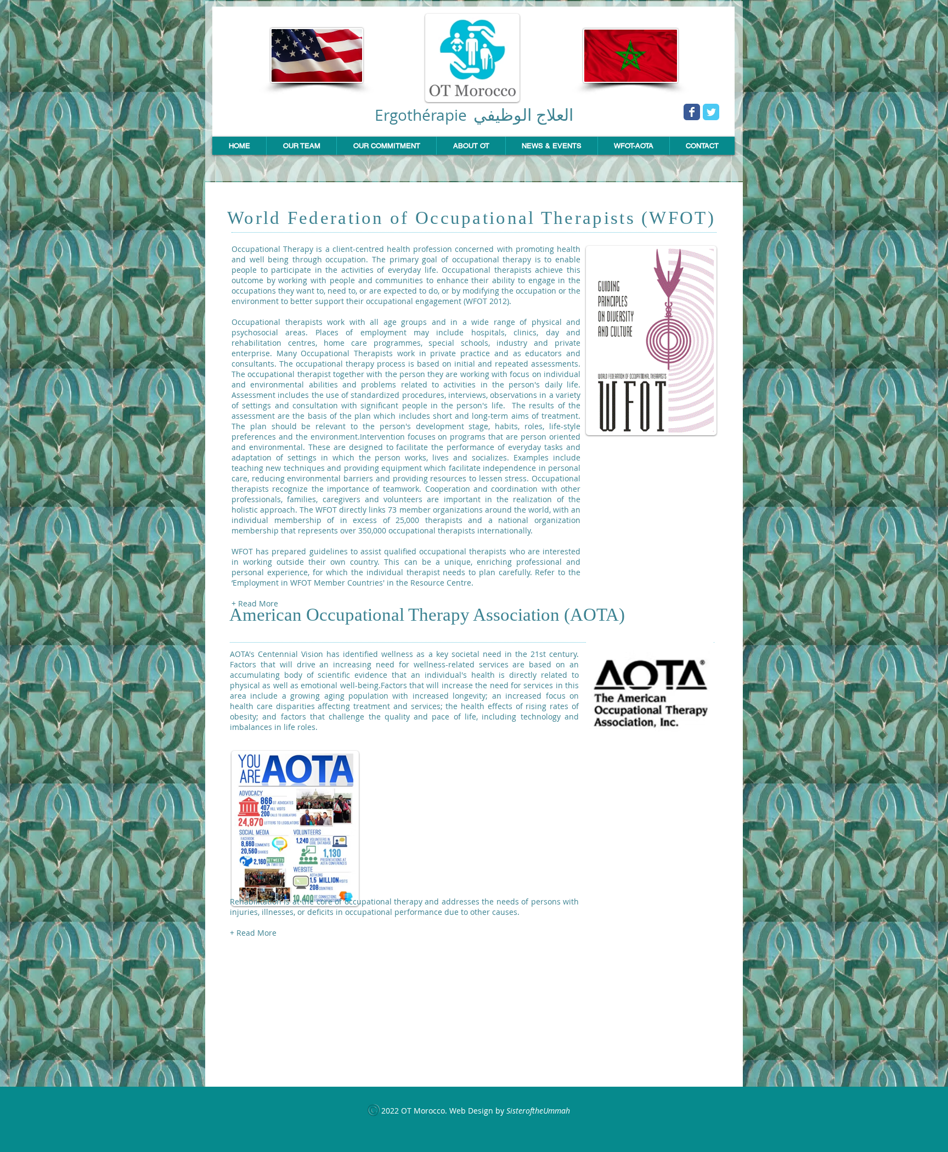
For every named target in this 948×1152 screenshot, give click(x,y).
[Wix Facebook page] (692, 112)
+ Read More (255, 603)
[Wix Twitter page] (711, 112)
